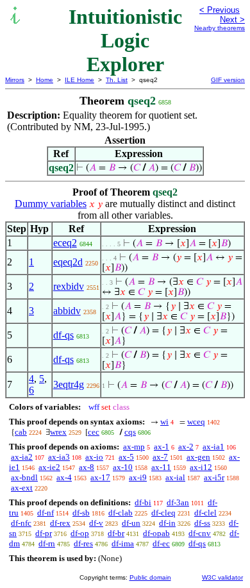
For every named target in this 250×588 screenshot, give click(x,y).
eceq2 (65, 242)
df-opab (156, 533)
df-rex (60, 523)
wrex (58, 432)
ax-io (94, 457)
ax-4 (64, 477)
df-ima (123, 543)
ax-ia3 (59, 457)
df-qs (63, 335)
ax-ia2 (22, 457)
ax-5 (126, 457)
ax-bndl (24, 477)
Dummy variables (51, 203)
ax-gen (198, 457)
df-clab (120, 512)
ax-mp (134, 446)
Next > (232, 19)
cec (93, 432)
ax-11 (161, 467)
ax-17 (100, 477)
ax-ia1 (213, 446)
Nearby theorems (219, 27)
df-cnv (199, 533)
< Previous (219, 10)
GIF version (228, 79)
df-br (116, 533)
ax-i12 (201, 467)
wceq (196, 421)
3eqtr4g (68, 384)
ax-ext (22, 487)
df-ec (161, 543)
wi (164, 421)
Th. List (117, 79)
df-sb (81, 512)
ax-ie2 (49, 467)
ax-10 (123, 467)
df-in (167, 523)
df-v (96, 523)
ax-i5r (214, 477)
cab (21, 432)
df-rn (46, 543)
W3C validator (222, 577)
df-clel (205, 512)
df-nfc (21, 523)
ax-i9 (138, 477)
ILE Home (79, 79)
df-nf (45, 512)
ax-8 (86, 467)
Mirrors (14, 79)
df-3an (178, 502)
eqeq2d (68, 261)
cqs (130, 432)
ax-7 (160, 457)
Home (44, 79)
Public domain (150, 577)
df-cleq (163, 512)
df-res (83, 543)
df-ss (202, 523)
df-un (131, 523)
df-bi (143, 502)
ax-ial (175, 477)
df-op (80, 533)
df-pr (43, 533)
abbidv (67, 310)
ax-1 (161, 446)
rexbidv (68, 286)
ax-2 (186, 446)
